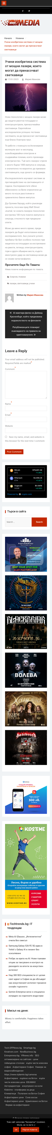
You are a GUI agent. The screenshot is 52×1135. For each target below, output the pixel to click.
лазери (13, 283)
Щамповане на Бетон (36, 1101)
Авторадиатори (12, 1086)
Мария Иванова (32, 79)
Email (8, 415)
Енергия (14, 277)
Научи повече (30, 1129)
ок (16, 1129)
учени (32, 283)
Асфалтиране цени (14, 1097)
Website (9, 426)
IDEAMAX (31, 1082)
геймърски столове (14, 1063)
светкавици (22, 283)
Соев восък (31, 1097)
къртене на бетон (28, 1078)
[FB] (23, 11)
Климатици (10, 1093)
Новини (22, 277)
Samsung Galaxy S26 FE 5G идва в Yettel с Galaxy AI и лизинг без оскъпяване (25, 949)
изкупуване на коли (32, 1086)
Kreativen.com (11, 1051)
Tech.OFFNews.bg (13, 1048)
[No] (48, 1126)
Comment (10, 369)
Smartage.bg (29, 1048)
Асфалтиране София (23, 1067)
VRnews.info (27, 1055)
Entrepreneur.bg (11, 1055)
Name (8, 404)
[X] (29, 11)
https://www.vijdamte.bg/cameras (20, 1074)
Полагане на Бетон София (31, 1093)
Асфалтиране (11, 1078)
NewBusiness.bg (28, 1051)
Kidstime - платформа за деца (19, 1089)
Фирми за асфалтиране (17, 1105)
